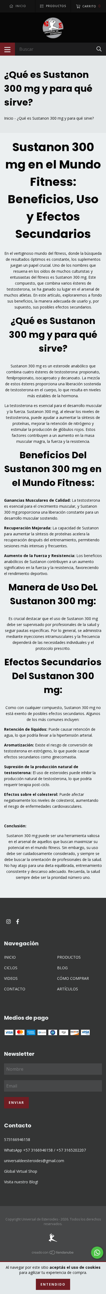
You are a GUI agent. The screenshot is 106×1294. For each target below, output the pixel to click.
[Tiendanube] (53, 1253)
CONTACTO (14, 988)
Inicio (8, 118)
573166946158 (17, 1139)
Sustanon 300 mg (70, 277)
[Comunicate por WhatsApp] (97, 1253)
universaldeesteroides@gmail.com (34, 1160)
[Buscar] (99, 48)
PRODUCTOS (69, 957)
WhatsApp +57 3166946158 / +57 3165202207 (45, 1150)
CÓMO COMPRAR (73, 978)
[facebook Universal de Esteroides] (17, 921)
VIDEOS (11, 978)
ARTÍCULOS (67, 988)
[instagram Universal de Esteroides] (8, 921)
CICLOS (10, 967)
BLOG (62, 967)
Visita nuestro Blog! (21, 1181)
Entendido (53, 1284)
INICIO (10, 957)
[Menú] (7, 49)
